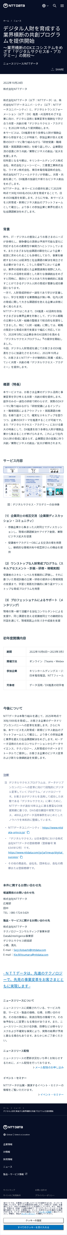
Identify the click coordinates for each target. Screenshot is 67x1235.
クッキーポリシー (28, 1214)
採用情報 (7, 1159)
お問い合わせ (41, 1190)
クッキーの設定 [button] (45, 1212)
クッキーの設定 (33, 1220)
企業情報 (7, 1144)
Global (18, 1134)
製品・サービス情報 (13, 1174)
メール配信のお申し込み (49, 1067)
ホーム (6, 20)
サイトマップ (9, 1190)
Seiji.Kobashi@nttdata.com (30, 950)
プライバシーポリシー (45, 1195)
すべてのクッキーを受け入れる (33, 1227)
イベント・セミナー (52, 1094)
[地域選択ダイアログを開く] (45, 6)
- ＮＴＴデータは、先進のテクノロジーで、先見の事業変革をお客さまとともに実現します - (33, 979)
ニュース (17, 20)
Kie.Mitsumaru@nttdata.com (31, 954)
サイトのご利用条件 (12, 1195)
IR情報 (6, 1151)
